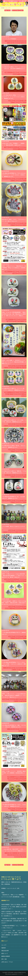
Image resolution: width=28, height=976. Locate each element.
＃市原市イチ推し (23, 701)
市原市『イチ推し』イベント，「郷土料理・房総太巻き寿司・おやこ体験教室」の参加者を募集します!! (14, 773)
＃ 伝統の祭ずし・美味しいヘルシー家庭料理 (20, 321)
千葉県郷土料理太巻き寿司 (21, 72)
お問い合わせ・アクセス (7, 961)
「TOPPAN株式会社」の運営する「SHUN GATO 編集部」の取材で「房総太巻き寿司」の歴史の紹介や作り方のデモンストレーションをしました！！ (14, 603)
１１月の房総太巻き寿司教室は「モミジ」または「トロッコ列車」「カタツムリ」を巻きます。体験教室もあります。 (14, 664)
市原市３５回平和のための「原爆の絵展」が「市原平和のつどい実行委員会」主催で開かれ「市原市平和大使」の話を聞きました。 (13, 913)
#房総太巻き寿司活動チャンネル (22, 102)
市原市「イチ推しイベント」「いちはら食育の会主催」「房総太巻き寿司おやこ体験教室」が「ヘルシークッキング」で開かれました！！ (14, 695)
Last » (21, 10)
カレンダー (4, 945)
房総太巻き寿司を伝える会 (13, 147)
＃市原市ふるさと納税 (23, 367)
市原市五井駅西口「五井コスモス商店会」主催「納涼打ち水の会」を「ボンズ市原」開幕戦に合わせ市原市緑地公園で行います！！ (13, 906)
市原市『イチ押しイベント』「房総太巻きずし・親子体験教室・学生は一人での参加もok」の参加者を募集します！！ (14, 267)
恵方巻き (6, 500)
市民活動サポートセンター (8, 72)
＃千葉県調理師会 (7, 147)
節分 (3, 500)
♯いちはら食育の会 (18, 699)
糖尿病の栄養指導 (5, 956)
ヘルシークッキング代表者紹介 (9, 38)
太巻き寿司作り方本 (5, 178)
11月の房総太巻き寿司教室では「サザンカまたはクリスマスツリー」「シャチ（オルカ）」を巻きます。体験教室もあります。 (14, 175)
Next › (17, 10)
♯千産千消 (19, 581)
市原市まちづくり (23, 74)
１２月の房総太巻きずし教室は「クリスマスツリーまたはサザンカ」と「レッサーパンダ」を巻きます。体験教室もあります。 (14, 97)
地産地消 (3, 947)
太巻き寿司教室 (15, 72)
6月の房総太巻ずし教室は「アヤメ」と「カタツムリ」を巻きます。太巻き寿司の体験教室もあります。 (13, 68)
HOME (2, 7)
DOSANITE (20, 974)
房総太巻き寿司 (5, 950)
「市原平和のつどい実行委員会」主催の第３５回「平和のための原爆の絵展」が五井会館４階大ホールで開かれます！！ (13, 920)
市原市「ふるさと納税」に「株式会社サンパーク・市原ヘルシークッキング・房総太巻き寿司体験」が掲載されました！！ (14, 362)
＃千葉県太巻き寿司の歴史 (17, 608)
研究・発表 (4, 959)
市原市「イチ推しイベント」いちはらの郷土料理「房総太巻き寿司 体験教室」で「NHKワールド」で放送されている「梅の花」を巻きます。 (14, 575)
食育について (4, 953)
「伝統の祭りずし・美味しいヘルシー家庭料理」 (12, 894)
